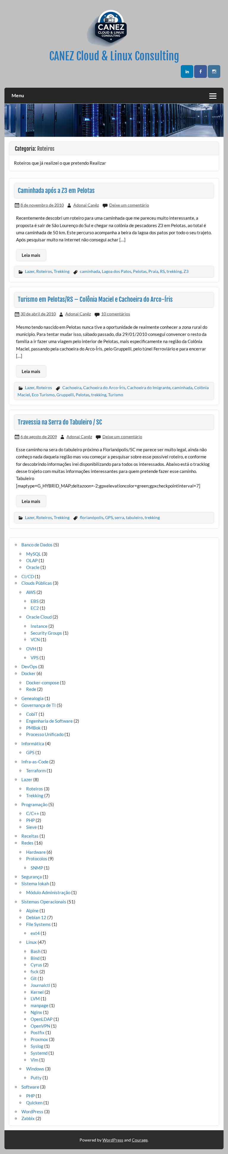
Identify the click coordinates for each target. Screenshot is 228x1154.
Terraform (36, 770)
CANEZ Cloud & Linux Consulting (114, 56)
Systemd (39, 1053)
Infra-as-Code (34, 761)
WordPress (32, 1111)
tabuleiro (134, 517)
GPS (109, 517)
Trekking (61, 271)
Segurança (31, 876)
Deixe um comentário (129, 204)
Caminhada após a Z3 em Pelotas (56, 190)
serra (119, 517)
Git (34, 978)
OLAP (32, 560)
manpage (39, 1005)
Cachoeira (71, 387)
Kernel (37, 992)
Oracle (32, 567)
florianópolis (91, 517)
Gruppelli (65, 394)
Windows (35, 1068)
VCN (35, 639)
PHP (30, 820)
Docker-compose (42, 682)
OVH (31, 648)
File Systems (38, 924)
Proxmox (39, 1039)
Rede (31, 689)
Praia (153, 271)
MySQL (33, 553)
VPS (35, 657)
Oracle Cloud (39, 617)
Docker (28, 673)
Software (30, 1086)
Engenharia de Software (49, 721)
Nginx (36, 1012)
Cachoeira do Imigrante (148, 387)
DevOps (29, 666)
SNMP (37, 867)
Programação (34, 804)
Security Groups (46, 633)
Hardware (36, 852)
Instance (39, 626)
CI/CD (27, 576)
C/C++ (32, 813)
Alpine (32, 910)
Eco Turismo (43, 394)
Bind (35, 958)
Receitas (30, 836)
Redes (27, 842)
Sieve (31, 827)
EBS (35, 601)
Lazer (29, 271)
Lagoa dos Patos (116, 271)
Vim (34, 1059)
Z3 (186, 271)
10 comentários (115, 313)
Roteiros (44, 271)
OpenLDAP (42, 1019)
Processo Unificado (45, 734)
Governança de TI (38, 705)
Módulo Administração (48, 892)
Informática (32, 743)
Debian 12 (36, 917)
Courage (140, 1139)
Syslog (37, 1046)
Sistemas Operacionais (43, 901)
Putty (36, 1077)
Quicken (34, 1102)
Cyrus (36, 964)
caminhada (90, 271)
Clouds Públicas (36, 583)
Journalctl (40, 985)
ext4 (35, 933)
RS (162, 271)
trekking (174, 271)
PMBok (33, 727)
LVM (35, 998)
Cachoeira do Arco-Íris (104, 387)
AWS (31, 592)
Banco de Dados (37, 544)
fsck (35, 971)
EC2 (35, 608)
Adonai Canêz (86, 204)
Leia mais (31, 255)
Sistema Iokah (35, 883)
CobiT (32, 714)
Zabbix (28, 1118)
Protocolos (36, 858)
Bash (35, 951)
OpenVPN (40, 1026)
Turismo (115, 394)
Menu (18, 95)
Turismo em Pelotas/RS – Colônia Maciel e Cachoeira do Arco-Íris (95, 299)
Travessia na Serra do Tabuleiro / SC (60, 422)
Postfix (38, 1032)
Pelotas (140, 271)
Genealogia (32, 698)
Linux (31, 942)
